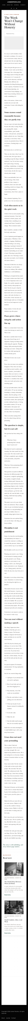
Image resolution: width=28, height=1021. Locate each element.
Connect (23, 4)
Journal (16, 4)
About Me (10, 4)
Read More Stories (14, 998)
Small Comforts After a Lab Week (13, 921)
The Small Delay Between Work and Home (12, 882)
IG (11, 8)
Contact (13, 1018)
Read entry (7, 895)
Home (4, 4)
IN (16, 8)
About (3, 1018)
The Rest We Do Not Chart (13, 959)
